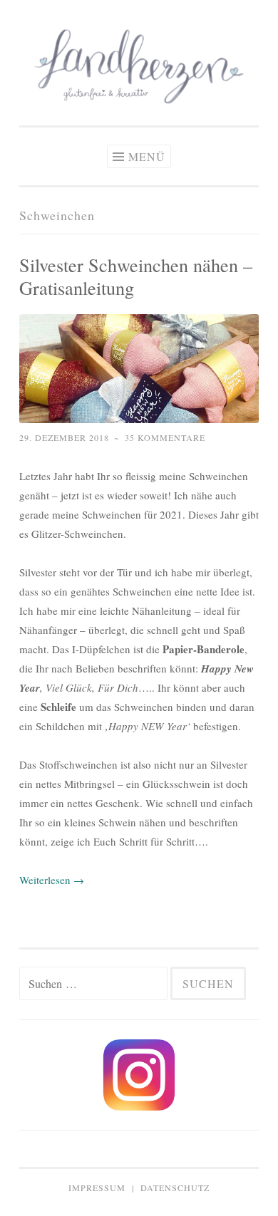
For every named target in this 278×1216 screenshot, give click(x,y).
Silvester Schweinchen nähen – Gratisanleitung (135, 276)
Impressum (96, 1187)
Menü (146, 156)
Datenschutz (175, 1187)
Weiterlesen (51, 880)
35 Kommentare (165, 437)
